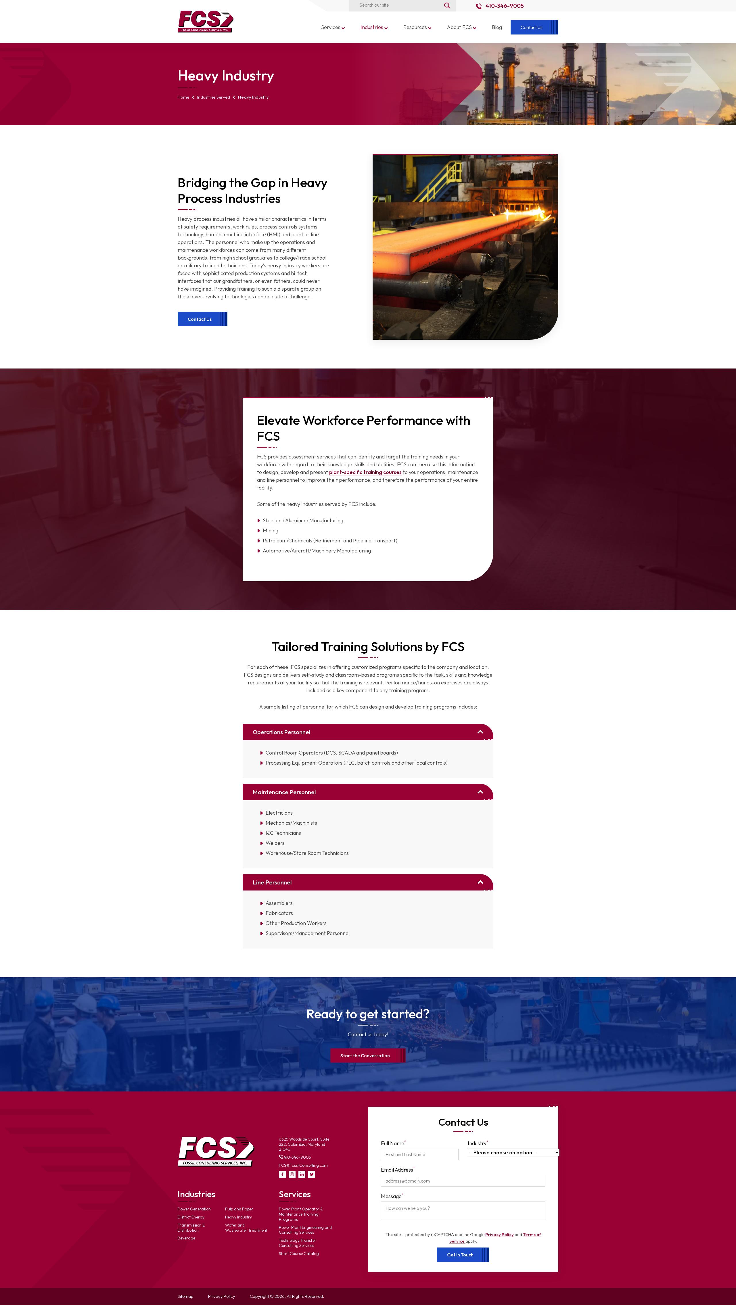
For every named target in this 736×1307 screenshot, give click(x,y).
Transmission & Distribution (191, 1227)
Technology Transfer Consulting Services (297, 1243)
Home (183, 97)
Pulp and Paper (239, 1209)
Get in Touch (460, 1255)
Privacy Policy (499, 1234)
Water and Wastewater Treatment (246, 1227)
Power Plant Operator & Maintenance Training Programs (301, 1214)
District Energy (191, 1217)
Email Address (398, 1169)
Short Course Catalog (299, 1253)
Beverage (186, 1238)
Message (392, 1195)
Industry (478, 1143)
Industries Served (213, 97)
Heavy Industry (238, 1217)
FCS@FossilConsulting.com (303, 1165)
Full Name (393, 1143)
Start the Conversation (365, 1055)
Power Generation (194, 1209)
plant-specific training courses (365, 472)
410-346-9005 (504, 5)
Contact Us (200, 319)
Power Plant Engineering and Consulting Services (305, 1230)
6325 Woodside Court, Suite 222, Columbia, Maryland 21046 (304, 1144)
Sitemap (185, 1296)
